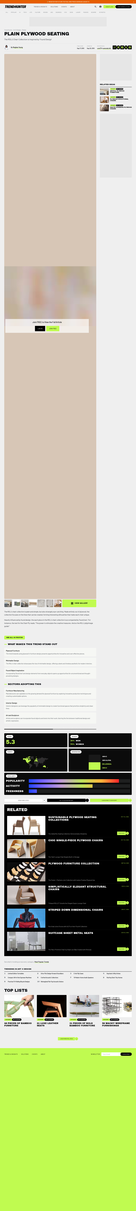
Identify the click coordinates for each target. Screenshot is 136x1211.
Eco (65, 12)
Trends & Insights (40, 7)
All (7, 12)
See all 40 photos (14, 637)
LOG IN (40, 329)
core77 (99, 48)
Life (31, 12)
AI (20, 12)
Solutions (54, 7)
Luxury (78, 12)
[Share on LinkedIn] (118, 47)
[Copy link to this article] (114, 47)
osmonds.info (107, 48)
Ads (52, 12)
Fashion (85, 12)
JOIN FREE (53, 329)
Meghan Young (18, 47)
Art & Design (17, 30)
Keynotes (102, 12)
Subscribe (126, 1054)
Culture (37, 12)
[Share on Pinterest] (130, 47)
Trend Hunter (8, 30)
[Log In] (100, 7)
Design (45, 12)
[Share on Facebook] (122, 47)
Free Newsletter (124, 6)
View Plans (109, 6)
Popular (13, 12)
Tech (25, 12)
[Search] (95, 7)
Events (64, 7)
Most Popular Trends (42, 962)
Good (71, 12)
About (72, 7)
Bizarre (93, 12)
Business (58, 12)
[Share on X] (126, 47)
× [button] (133, 2)
